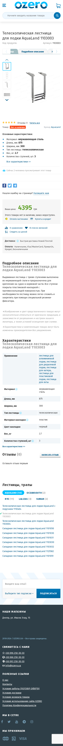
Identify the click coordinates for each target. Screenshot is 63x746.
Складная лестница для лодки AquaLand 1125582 (28, 551)
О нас (5, 680)
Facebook (2, 722)
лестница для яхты (47, 381)
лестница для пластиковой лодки (46, 376)
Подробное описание (32, 51)
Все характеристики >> (18, 161)
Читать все (35, 122)
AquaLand (56, 127)
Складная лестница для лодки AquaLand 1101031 (28, 537)
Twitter (9, 722)
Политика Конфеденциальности (19, 705)
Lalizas (25, 499)
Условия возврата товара (16, 697)
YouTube (17, 722)
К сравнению (16, 227)
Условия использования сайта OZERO (22, 701)
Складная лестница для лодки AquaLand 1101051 (27, 556)
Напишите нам (41, 193)
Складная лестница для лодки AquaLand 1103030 (28, 542)
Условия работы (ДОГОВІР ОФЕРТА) (21, 688)
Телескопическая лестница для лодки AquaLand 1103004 (28, 522)
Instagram (32, 722)
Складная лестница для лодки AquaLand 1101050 (28, 528)
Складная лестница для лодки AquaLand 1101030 (28, 533)
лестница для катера (47, 369)
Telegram (24, 722)
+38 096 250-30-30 (14, 653)
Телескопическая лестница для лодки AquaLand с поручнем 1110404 (28, 507)
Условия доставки (11, 692)
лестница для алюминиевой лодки (46, 358)
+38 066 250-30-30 (14, 657)
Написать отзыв (50, 454)
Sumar (42, 499)
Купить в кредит (43, 219)
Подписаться (48, 593)
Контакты (7, 684)
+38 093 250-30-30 (14, 661)
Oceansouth (36, 492)
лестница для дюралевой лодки (47, 364)
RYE (9, 499)
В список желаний (38, 227)
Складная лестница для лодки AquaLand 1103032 (28, 546)
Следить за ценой (18, 232)
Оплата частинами (19, 219)
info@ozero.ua (13, 665)
